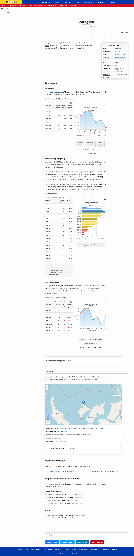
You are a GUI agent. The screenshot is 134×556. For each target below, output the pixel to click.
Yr (58, 438)
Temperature (67, 435)
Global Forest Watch (60, 441)
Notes (126, 35)
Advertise (58, 549)
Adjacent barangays (116, 35)
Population (82, 339)
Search (112, 2)
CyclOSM (81, 428)
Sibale (95, 377)
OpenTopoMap (72, 428)
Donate (74, 549)
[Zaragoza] (83, 402)
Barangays (6, 12)
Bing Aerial (89, 428)
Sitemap (114, 549)
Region (57, 2)
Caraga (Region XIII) (35, 6)
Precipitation (77, 435)
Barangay (101, 2)
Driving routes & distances (57, 448)
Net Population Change (96, 339)
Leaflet (104, 424)
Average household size (100, 144)
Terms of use (83, 549)
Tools (26, 549)
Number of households (90, 143)
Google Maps (99, 428)
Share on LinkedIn (82, 542)
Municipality (88, 2)
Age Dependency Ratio (70, 184)
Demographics (96, 35)
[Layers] (48, 422)
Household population (79, 143)
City (77, 2)
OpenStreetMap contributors (114, 424)
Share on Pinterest (97, 542)
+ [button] (47, 386)
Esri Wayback (62, 431)
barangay (118, 48)
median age (98, 187)
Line (88, 149)
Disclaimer (105, 549)
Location (105, 35)
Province (68, 2)
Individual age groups (84, 245)
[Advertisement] (15, 42)
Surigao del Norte (50, 6)
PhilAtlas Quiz (35, 549)
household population (55, 92)
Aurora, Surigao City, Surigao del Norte (62, 471)
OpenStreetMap (61, 428)
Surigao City (63, 6)
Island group (46, 2)
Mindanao (22, 6)
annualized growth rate (53, 291)
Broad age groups (98, 245)
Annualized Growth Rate (91, 343)
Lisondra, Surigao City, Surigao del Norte (105, 471)
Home (3, 6)
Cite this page (50, 535)
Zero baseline (91, 153)
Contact (66, 549)
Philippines (12, 6)
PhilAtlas (12, 2)
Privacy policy (94, 549)
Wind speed (86, 435)
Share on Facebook (52, 542)
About (50, 549)
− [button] (47, 389)
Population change (55, 361)
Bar (94, 149)
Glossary (19, 549)
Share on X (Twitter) (67, 542)
